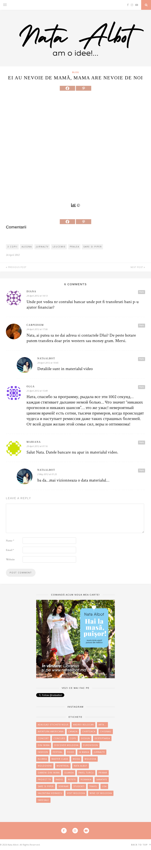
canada (72, 731)
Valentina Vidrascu (50, 793)
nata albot (80, 765)
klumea (42, 759)
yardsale (43, 800)
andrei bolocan (83, 724)
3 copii (12, 246)
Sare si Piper (92, 246)
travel (93, 786)
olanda (69, 772)
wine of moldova (101, 793)
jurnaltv (42, 246)
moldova (90, 759)
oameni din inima (49, 772)
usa (104, 786)
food (70, 752)
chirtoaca (88, 731)
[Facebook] (67, 88)
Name (10, 540)
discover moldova (66, 745)
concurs (59, 738)
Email (10, 550)
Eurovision (90, 745)
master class (60, 759)
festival (58, 752)
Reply (141, 292)
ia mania (84, 752)
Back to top (139, 844)
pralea (74, 246)
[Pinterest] (83, 88)
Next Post (137, 267)
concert (43, 738)
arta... (102, 724)
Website (10, 559)
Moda (76, 759)
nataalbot (46, 358)
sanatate (101, 779)
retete (72, 779)
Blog (75, 72)
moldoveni (45, 765)
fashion (43, 752)
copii (73, 738)
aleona (27, 246)
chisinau (105, 731)
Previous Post (16, 267)
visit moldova (76, 793)
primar (103, 772)
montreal (63, 765)
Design (85, 738)
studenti (79, 786)
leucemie (59, 246)
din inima (44, 745)
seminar (63, 786)
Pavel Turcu (86, 772)
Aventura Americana (51, 731)
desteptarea (102, 738)
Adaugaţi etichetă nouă (53, 724)
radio (59, 779)
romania (86, 779)
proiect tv (44, 779)
